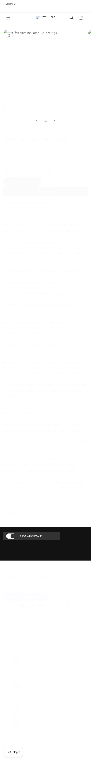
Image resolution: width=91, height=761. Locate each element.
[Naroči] (83, 588)
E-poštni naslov (20, 588)
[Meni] (8, 17)
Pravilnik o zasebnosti (13, 743)
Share (12, 513)
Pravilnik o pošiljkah (12, 758)
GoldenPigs (15, 736)
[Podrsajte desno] (54, 121)
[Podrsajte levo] (36, 121)
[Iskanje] (71, 17)
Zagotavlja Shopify (29, 736)
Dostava (24, 157)
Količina (8, 164)
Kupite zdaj (45, 191)
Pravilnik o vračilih (11, 740)
